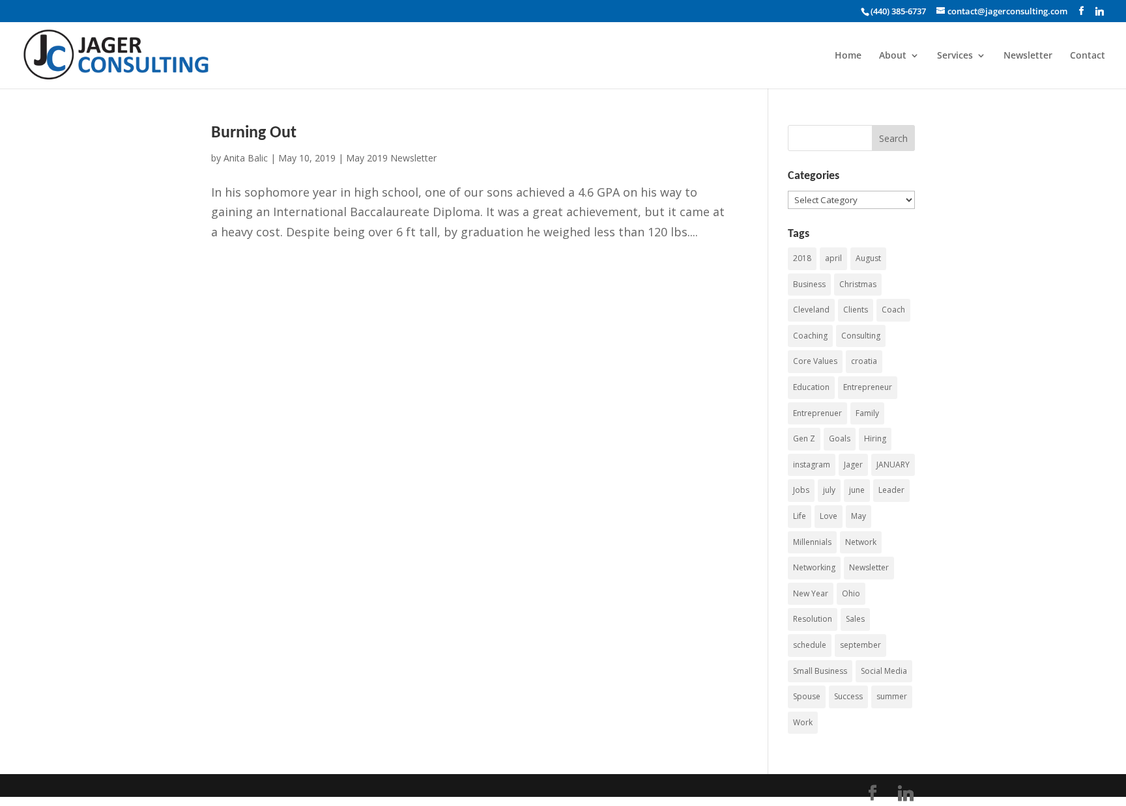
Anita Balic (246, 158)
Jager (853, 464)
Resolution (812, 618)
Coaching (810, 335)
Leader (891, 489)
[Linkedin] (1099, 11)
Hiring (875, 438)
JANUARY (893, 464)
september (860, 644)
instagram (811, 464)
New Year (810, 593)
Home (848, 56)
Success (848, 696)
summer (891, 696)
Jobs (801, 489)
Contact (1087, 56)
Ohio (851, 593)
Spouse (806, 696)
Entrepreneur (867, 387)
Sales (855, 618)
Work (803, 722)
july (829, 489)
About (892, 56)
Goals (839, 438)
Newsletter (1027, 56)
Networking (814, 567)
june (857, 489)
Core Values (815, 361)
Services (955, 56)
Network (860, 542)
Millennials (812, 542)
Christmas (857, 284)
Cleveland (811, 309)
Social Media (884, 670)
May (858, 515)
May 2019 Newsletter (391, 158)
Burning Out (253, 133)
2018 (802, 258)
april (833, 258)
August (868, 258)
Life (799, 515)
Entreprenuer (817, 413)
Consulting (860, 335)
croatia (864, 361)
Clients (855, 309)
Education (811, 387)
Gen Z (804, 438)
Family (867, 413)
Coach (893, 309)
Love (828, 515)
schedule (809, 644)
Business (809, 284)
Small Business (820, 670)
